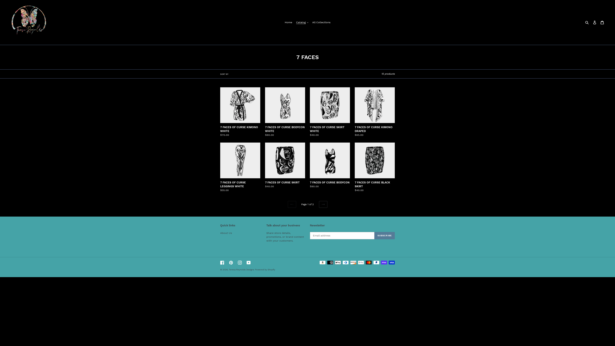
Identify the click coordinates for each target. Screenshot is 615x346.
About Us (226, 233)
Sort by (224, 74)
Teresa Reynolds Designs (241, 269)
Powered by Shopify (265, 269)
